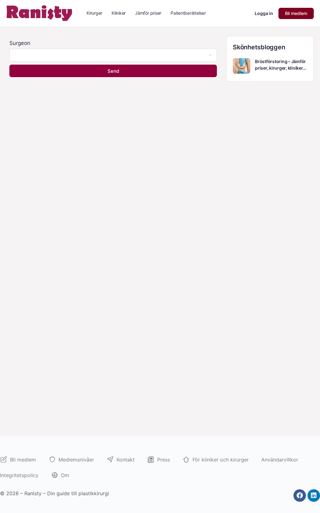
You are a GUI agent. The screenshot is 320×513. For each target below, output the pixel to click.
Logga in (264, 13)
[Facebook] (299, 495)
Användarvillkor (279, 459)
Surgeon (19, 43)
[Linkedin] (314, 495)
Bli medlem (296, 13)
